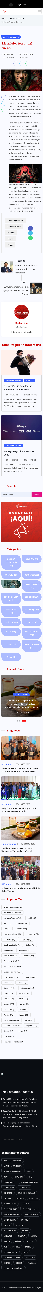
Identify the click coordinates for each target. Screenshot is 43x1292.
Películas (11, 233)
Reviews (32, 622)
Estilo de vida (11, 598)
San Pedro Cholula (12, 1026)
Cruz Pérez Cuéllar (12, 945)
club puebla (33, 934)
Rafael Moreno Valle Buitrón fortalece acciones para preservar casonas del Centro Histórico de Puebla (20, 1102)
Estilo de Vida (31, 977)
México (9, 1004)
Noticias (32, 610)
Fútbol (22, 982)
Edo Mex (28, 956)
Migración (24, 993)
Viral (11, 657)
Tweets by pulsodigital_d (11, 1139)
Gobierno (32, 597)
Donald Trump (10, 956)
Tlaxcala (9, 1036)
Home (3, 18)
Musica (23, 999)
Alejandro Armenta (13, 918)
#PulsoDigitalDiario (15, 220)
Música (24, 1004)
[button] (17, 721)
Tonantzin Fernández (13, 1042)
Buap (7, 923)
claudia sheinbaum (12, 934)
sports (11, 644)
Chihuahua (21, 923)
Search (36, 494)
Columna (32, 559)
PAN (23, 1009)
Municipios (11, 611)
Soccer (23, 1031)
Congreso (26, 939)
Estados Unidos (11, 977)
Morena (9, 999)
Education (11, 584)
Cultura (11, 575)
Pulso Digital (12, 395)
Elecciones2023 (11, 961)
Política (11, 622)
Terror (10, 245)
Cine (7, 929)
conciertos (9, 939)
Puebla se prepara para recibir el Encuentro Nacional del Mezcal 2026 (21, 704)
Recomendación (11, 1020)
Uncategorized (32, 646)
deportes (24, 950)
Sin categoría (32, 633)
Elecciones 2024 (12, 966)
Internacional (27, 988)
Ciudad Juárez (22, 929)
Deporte (8, 950)
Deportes (32, 575)
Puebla (23, 1015)
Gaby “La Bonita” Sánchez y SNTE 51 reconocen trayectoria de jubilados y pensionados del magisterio (20, 1114)
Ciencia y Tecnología (11, 562)
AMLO (32, 918)
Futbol (8, 982)
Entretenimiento (17, 18)
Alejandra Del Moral (12, 912)
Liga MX (8, 993)
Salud (11, 632)
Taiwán (10, 239)
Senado (8, 1031)
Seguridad (31, 1026)
